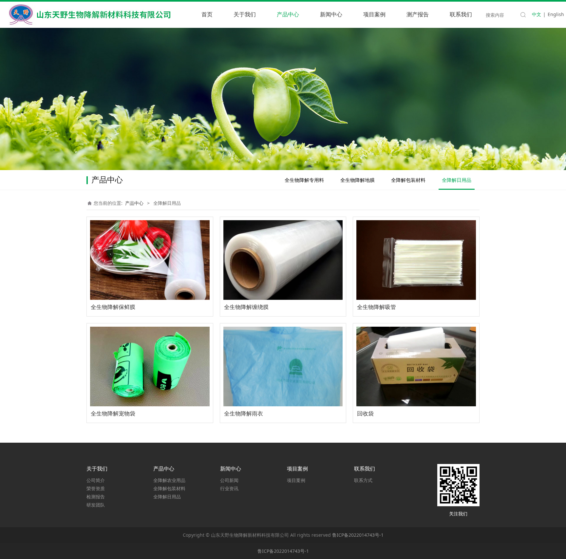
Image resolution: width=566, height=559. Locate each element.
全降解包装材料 (408, 180)
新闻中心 (331, 14)
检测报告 (95, 496)
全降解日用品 (456, 180)
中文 (536, 14)
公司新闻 (229, 480)
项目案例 (374, 14)
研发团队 (95, 505)
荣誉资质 (95, 488)
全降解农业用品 (169, 480)
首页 (207, 14)
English (556, 14)
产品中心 (288, 14)
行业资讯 (229, 488)
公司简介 (95, 480)
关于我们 (245, 14)
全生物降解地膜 (357, 180)
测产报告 (417, 14)
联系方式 (363, 480)
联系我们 (461, 14)
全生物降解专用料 (304, 180)
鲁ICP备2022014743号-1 (358, 535)
